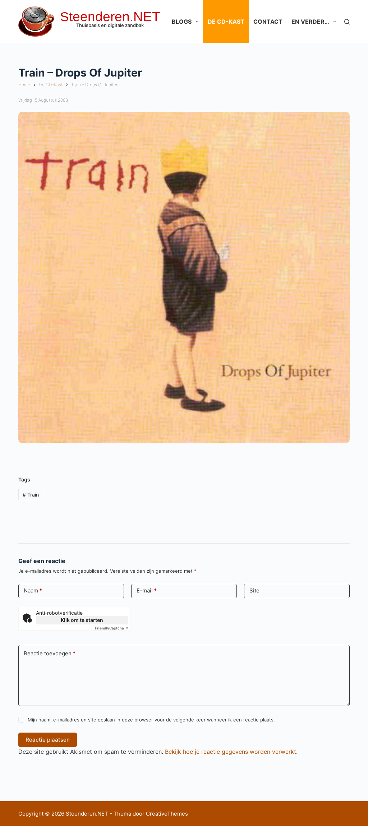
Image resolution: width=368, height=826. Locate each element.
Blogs (182, 21)
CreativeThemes (167, 813)
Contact (267, 21)
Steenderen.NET (110, 16)
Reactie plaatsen (48, 739)
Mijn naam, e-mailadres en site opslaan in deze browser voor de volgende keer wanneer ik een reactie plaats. (151, 720)
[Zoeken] (347, 21)
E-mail (147, 590)
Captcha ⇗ (111, 628)
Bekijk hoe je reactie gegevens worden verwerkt (230, 751)
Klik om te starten (82, 620)
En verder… (310, 21)
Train (31, 495)
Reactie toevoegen (49, 653)
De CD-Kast (226, 21)
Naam (33, 590)
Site (254, 590)
